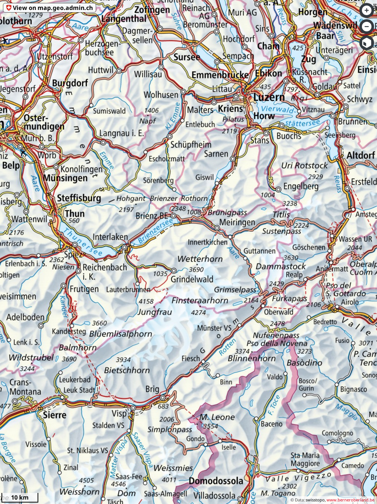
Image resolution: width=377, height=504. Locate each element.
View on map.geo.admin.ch (53, 8)
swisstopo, (316, 500)
